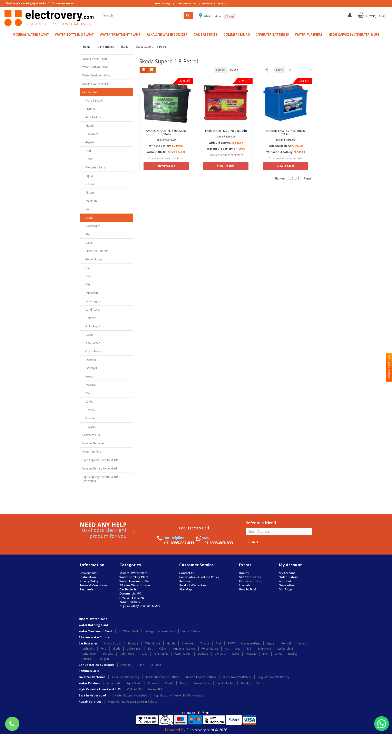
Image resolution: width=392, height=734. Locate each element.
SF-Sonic (155, 664)
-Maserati (89, 384)
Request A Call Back (389, 367)
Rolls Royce (127, 653)
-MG (86, 284)
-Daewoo (89, 359)
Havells (245, 683)
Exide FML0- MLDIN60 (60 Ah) (226, 131)
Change (229, 16)
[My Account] (350, 16)
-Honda (88, 125)
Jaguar (271, 643)
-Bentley (88, 410)
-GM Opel (89, 368)
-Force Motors (92, 259)
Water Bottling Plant (74, 35)
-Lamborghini (91, 301)
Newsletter (286, 585)
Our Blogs (286, 589)
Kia (227, 648)
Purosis (260, 683)
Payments (87, 589)
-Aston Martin (92, 351)
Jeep (238, 648)
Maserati (251, 653)
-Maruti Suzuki (92, 100)
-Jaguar (88, 175)
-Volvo (87, 242)
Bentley (292, 653)
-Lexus (87, 376)
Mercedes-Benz (250, 643)
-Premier (88, 418)
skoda (124, 46)
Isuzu (143, 653)
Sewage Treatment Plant (160, 631)
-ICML (87, 401)
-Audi (86, 150)
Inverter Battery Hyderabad (99, 468)
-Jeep (86, 276)
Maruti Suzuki (112, 643)
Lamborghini (285, 648)
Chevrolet (188, 643)
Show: (279, 69)
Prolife (169, 683)
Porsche (108, 653)
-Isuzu (87, 334)
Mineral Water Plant (30, 35)
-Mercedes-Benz (93, 167)
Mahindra (88, 648)
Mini (265, 653)
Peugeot (103, 658)
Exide (140, 664)
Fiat (150, 648)
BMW (231, 643)
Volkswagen (134, 648)
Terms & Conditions (93, 585)
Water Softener (191, 631)
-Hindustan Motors (95, 251)
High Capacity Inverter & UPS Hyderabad (100, 479)
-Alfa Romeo (91, 343)
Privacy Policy (89, 581)
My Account (287, 573)
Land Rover (89, 653)
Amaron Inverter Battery (200, 677)
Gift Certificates (250, 577)
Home (86, 46)
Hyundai (133, 643)
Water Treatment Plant (120, 35)
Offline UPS (134, 689)
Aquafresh (113, 683)
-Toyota (88, 142)
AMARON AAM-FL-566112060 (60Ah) (166, 132)
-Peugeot (89, 426)
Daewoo (203, 653)
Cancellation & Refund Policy (199, 577)
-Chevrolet (90, 134)
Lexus (235, 653)
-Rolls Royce (91, 326)
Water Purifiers (309, 35)
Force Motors (210, 648)
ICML (278, 653)
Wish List (285, 581)
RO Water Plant (128, 631)
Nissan (301, 643)
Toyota (204, 643)
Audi (218, 643)
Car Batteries (205, 35)
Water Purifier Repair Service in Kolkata (132, 701)
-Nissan (88, 192)
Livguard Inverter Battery (273, 677)
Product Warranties (192, 585)
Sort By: (220, 69)
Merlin (184, 683)
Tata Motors (152, 643)
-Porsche (89, 318)
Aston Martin (183, 653)
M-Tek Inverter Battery (237, 677)
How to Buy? (247, 589)
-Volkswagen (91, 226)
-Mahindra (90, 201)
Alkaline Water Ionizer (167, 35)
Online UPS (155, 689)
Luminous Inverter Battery (162, 677)
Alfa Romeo (161, 653)
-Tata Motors (91, 117)
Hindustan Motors (184, 648)
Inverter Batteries (272, 35)
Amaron (126, 664)
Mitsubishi (264, 648)
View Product (166, 165)
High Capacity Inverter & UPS (354, 35)
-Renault (88, 184)
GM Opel (220, 653)
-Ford (86, 209)
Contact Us (187, 573)
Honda (171, 643)
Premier (87, 658)
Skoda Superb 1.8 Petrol (151, 46)
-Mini (86, 393)
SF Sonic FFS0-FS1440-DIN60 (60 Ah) (286, 132)
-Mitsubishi (90, 292)
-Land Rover (91, 309)
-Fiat (86, 234)
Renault (286, 643)
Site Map (185, 589)
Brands (244, 573)
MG (249, 648)
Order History (288, 577)
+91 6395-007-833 (64, 3)
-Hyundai (89, 109)
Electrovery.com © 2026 (206, 730)
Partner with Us (250, 581)
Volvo (162, 648)
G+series (153, 683)
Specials (244, 585)
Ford (103, 648)
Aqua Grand (133, 683)
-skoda (87, 217)
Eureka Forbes (225, 683)
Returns (184, 581)
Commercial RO (236, 35)
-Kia (86, 267)
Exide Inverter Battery (125, 677)
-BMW (87, 159)
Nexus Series (202, 683)
